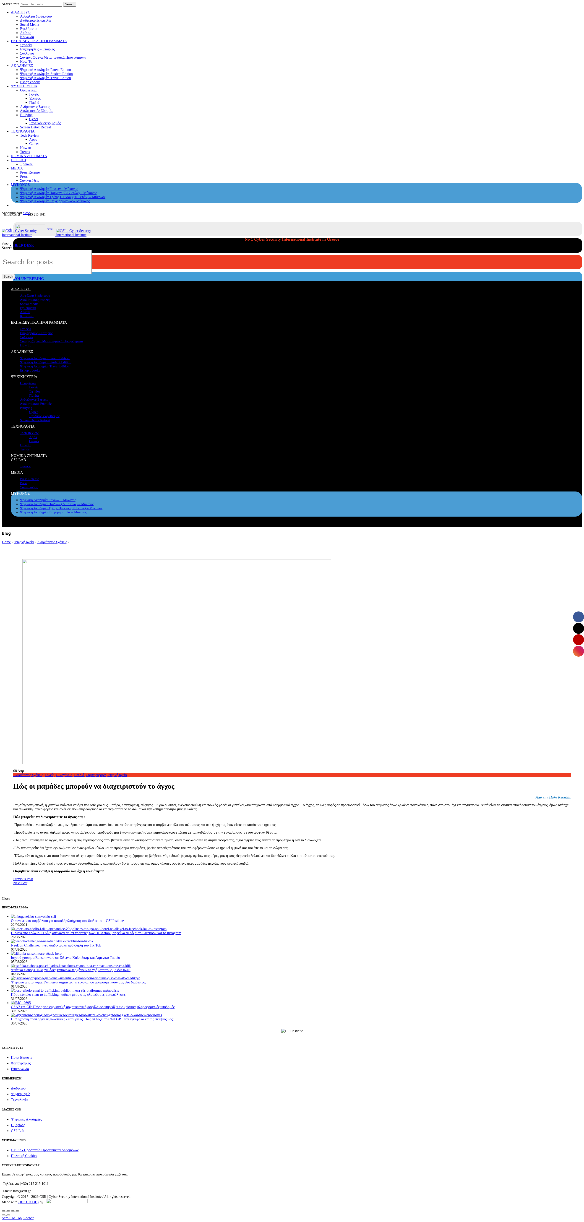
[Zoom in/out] (17, 1211)
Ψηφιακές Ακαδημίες (26, 1119)
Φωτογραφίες (21, 1063)
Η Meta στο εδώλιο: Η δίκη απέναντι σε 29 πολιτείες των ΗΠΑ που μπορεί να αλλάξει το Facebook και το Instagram (96, 933)
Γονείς (34, 94)
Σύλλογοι (27, 53)
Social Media (29, 24)
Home (6, 542)
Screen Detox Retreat (35, 127)
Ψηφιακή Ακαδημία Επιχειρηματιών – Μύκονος (55, 201)
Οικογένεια (28, 90)
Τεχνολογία (19, 1100)
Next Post (20, 883)
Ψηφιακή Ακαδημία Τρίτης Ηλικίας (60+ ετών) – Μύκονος (62, 197)
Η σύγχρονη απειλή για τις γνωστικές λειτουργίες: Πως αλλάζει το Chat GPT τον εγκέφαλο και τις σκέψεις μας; (92, 1019)
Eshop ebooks (30, 82)
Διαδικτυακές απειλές (35, 20)
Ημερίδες (18, 1125)
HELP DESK (23, 245)
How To (26, 61)
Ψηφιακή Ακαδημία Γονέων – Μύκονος (49, 189)
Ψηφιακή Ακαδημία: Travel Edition (45, 78)
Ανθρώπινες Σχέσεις (35, 107)
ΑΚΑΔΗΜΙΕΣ (22, 66)
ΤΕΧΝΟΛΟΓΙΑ (23, 131)
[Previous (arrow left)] (3, 1215)
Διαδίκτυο (18, 1088)
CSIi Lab (17, 1131)
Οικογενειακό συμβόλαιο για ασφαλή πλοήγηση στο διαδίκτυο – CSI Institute (67, 921)
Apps (33, 139)
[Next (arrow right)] (8, 1215)
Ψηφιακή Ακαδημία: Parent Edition (45, 70)
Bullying (26, 115)
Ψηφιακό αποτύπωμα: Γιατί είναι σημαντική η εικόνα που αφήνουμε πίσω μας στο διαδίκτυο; (78, 982)
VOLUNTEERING (28, 279)
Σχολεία (26, 45)
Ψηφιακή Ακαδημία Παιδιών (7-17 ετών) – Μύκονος (58, 193)
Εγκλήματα (28, 29)
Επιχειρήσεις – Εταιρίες (37, 49)
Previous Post (23, 879)
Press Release (30, 172)
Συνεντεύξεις (29, 180)
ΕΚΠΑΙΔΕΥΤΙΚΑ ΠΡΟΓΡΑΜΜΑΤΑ (39, 41)
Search (69, 4)
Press (24, 176)
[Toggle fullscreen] (13, 1211)
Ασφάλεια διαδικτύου (36, 16)
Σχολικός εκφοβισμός (45, 123)
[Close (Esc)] (3, 1211)
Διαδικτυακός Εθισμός (36, 111)
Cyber (33, 119)
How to (25, 148)
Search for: (10, 4)
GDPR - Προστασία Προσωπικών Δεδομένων (44, 1150)
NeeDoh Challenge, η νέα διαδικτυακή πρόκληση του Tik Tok (56, 945)
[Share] (8, 1211)
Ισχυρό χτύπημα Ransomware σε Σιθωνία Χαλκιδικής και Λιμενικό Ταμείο (65, 957)
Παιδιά (34, 102)
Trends (25, 152)
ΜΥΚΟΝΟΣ (20, 185)
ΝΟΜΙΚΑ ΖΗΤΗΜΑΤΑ (29, 156)
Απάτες (25, 33)
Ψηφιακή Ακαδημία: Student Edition (46, 74)
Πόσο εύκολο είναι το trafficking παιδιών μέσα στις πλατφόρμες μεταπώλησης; (68, 994)
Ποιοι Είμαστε (21, 1057)
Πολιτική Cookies (24, 1156)
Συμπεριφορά (96, 775)
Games (34, 144)
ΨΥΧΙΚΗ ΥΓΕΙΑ (24, 86)
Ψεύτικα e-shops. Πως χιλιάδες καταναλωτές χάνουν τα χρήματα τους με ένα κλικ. (70, 970)
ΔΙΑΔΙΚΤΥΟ (21, 12)
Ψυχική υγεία (24, 542)
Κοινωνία (27, 37)
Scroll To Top (12, 1218)
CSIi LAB (18, 160)
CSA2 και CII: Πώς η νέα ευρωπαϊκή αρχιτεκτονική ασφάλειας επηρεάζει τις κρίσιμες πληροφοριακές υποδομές (93, 1007)
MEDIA (17, 168)
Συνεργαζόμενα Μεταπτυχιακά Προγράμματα (53, 57)
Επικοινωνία (20, 1069)
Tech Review (29, 135)
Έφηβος (35, 98)
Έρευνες (26, 164)
